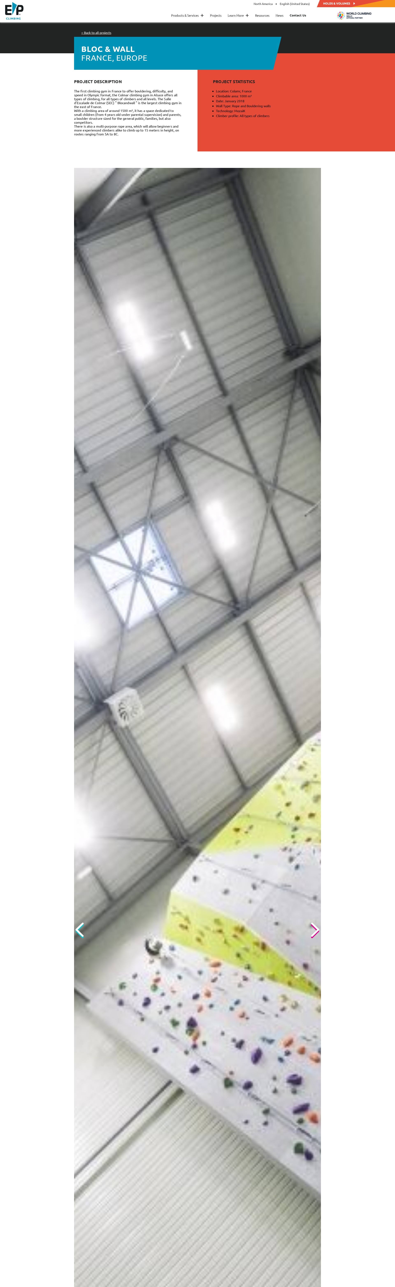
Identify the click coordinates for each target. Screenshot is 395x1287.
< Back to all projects (96, 32)
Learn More (238, 15)
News (279, 15)
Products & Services (187, 15)
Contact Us (298, 15)
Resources (262, 15)
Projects (216, 15)
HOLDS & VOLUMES (336, 3)
